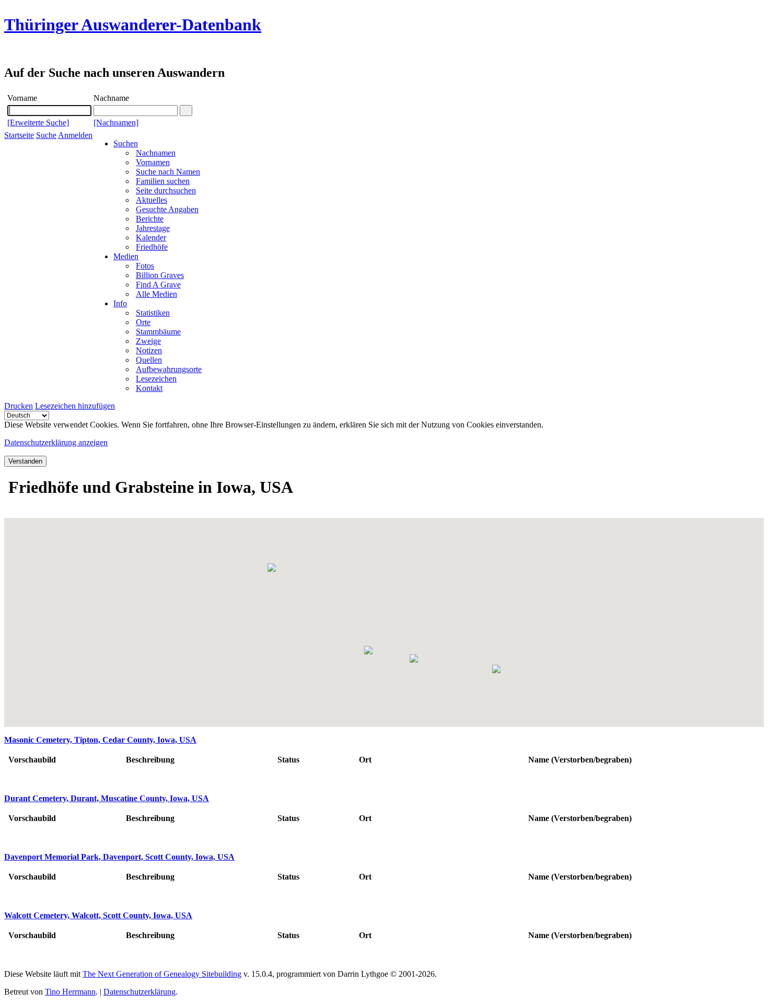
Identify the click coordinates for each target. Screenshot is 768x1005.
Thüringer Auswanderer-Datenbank (132, 24)
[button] (271, 567)
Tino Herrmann (70, 991)
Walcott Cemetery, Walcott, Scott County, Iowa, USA (98, 915)
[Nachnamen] (116, 122)
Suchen (125, 143)
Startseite (19, 135)
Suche (46, 135)
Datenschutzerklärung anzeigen (56, 442)
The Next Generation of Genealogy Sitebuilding (162, 973)
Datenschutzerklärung (139, 991)
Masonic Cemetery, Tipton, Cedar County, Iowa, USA (100, 739)
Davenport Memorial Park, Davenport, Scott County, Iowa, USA (119, 856)
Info (120, 303)
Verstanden (25, 461)
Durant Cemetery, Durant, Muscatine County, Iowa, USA (106, 798)
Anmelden (75, 135)
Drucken (18, 405)
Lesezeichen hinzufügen (75, 405)
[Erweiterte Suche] (38, 122)
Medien (125, 256)
